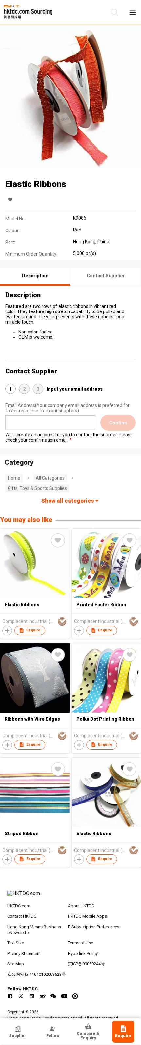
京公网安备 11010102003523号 (36, 974)
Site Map (15, 963)
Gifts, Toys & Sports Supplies (37, 488)
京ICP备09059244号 (86, 963)
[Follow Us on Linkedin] (32, 996)
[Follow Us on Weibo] (43, 996)
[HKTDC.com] (70, 897)
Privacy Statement (24, 953)
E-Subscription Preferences (93, 926)
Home (14, 478)
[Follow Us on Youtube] (64, 996)
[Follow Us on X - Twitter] (21, 996)
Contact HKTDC (21, 916)
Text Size (15, 942)
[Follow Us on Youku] (75, 996)
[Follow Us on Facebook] (10, 996)
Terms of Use (80, 942)
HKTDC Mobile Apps (87, 916)
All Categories (50, 478)
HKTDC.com (18, 905)
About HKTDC (81, 905)
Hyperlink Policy (83, 953)
